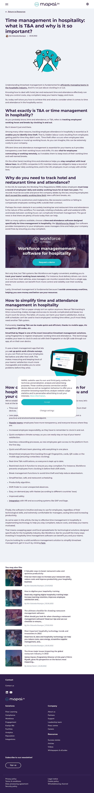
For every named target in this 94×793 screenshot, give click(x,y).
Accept (47, 402)
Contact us (9, 686)
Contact (9, 680)
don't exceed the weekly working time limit (25, 196)
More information (37, 396)
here (43, 543)
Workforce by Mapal (65, 224)
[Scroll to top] (89, 788)
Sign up (13, 765)
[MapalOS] (47, 4)
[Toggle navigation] (6, 4)
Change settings (47, 411)
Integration (14, 501)
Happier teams (16, 423)
